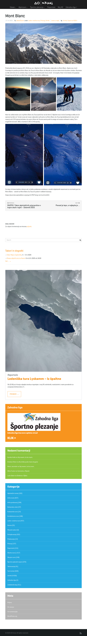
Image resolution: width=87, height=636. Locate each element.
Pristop (42, 20)
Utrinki (47, 20)
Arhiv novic (10, 498)
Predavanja (11, 539)
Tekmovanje (11, 566)
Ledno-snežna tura (34, 20)
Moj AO (60, 7)
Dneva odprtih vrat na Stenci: (16, 258)
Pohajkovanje (11, 534)
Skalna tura (11, 553)
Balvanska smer (12, 507)
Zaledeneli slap (12, 585)
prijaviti (29, 226)
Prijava (9, 602)
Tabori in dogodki (14, 250)
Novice (9, 525)
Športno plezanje (37, 7)
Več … (8, 261)
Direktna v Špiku (22, 476)
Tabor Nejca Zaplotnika (14, 255)
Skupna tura (11, 557)
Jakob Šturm (20, 20)
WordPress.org (12, 616)
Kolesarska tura (12, 512)
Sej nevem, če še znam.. (25, 457)
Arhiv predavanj (12, 502)
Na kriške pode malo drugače (28, 462)
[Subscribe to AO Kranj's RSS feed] (81, 633)
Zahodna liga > (71, 7)
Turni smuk (11, 571)
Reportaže (51, 7)
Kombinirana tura (13, 516)
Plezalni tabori (12, 530)
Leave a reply (55, 20)
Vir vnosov (10, 607)
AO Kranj (43, 3)
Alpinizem (23, 7)
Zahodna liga (14, 407)
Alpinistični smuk (12, 493)
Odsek (12, 7)
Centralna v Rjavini (23, 471)
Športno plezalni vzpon (14, 562)
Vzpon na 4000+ (72, 20)
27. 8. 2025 (9, 20)
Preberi (14, 394)
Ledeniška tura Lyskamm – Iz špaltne (34, 379)
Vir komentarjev (12, 612)
